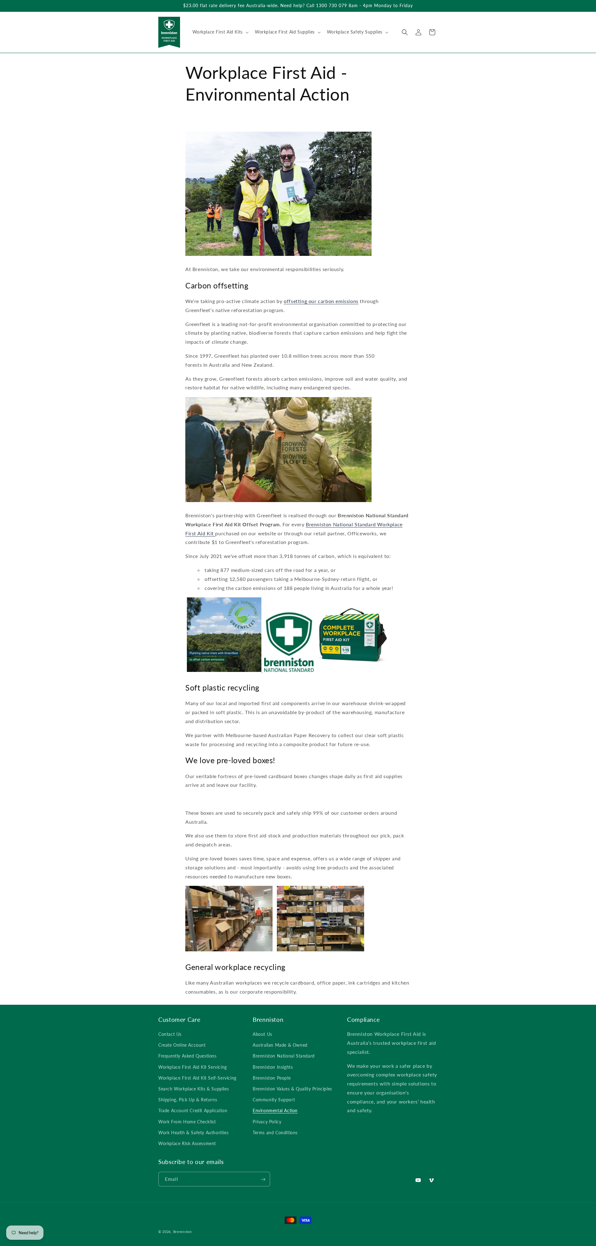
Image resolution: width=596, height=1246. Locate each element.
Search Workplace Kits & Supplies (193, 1088)
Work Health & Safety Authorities (193, 1132)
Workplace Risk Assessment (187, 1143)
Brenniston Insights (273, 1067)
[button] (220, 32)
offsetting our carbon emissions (321, 301)
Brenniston (182, 1232)
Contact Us (170, 1034)
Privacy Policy (267, 1121)
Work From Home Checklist (187, 1121)
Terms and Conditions (275, 1132)
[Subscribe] (263, 1179)
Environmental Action (275, 1110)
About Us (262, 1034)
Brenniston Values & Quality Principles (292, 1088)
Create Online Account (182, 1045)
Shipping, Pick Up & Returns (187, 1099)
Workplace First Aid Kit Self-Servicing (197, 1078)
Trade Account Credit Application (192, 1110)
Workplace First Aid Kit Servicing (192, 1067)
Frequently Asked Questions (187, 1056)
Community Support (274, 1099)
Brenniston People (272, 1078)
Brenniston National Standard (284, 1056)
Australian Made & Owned (280, 1045)
